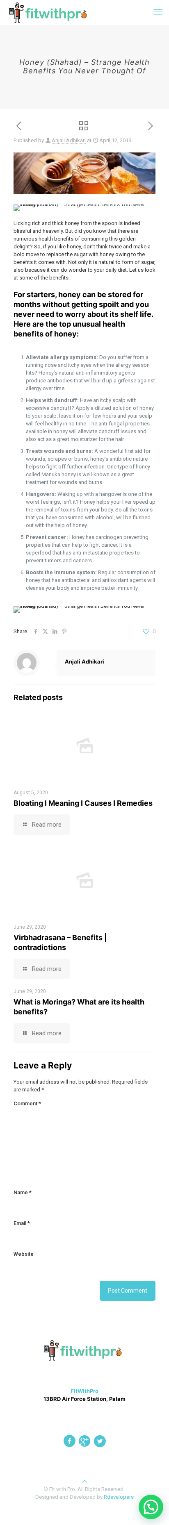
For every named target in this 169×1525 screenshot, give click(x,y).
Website (24, 1254)
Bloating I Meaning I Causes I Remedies (83, 803)
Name (23, 1192)
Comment (27, 1103)
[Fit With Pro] (49, 12)
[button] (151, 1507)
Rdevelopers (119, 1497)
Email (22, 1223)
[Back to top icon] (84, 1481)
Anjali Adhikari (69, 140)
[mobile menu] (158, 12)
